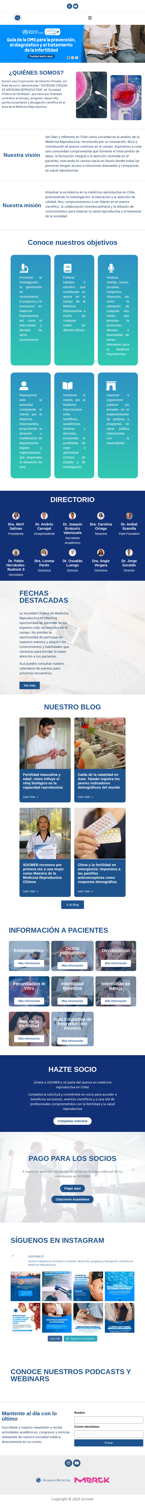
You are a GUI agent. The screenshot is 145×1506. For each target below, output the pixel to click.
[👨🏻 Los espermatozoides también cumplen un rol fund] (120, 1286)
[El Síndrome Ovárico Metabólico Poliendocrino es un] (88, 1318)
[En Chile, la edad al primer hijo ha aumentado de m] (57, 1286)
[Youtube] (75, 6)
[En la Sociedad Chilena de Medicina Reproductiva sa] (57, 1318)
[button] (90, 17)
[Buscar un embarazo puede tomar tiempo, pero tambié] (88, 1286)
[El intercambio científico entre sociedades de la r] (25, 1286)
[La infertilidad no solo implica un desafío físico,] (120, 1318)
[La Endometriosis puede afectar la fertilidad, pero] (25, 1318)
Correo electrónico (86, 1426)
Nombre (79, 1412)
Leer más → (30, 797)
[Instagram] (69, 6)
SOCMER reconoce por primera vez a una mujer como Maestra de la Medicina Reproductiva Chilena (43, 873)
